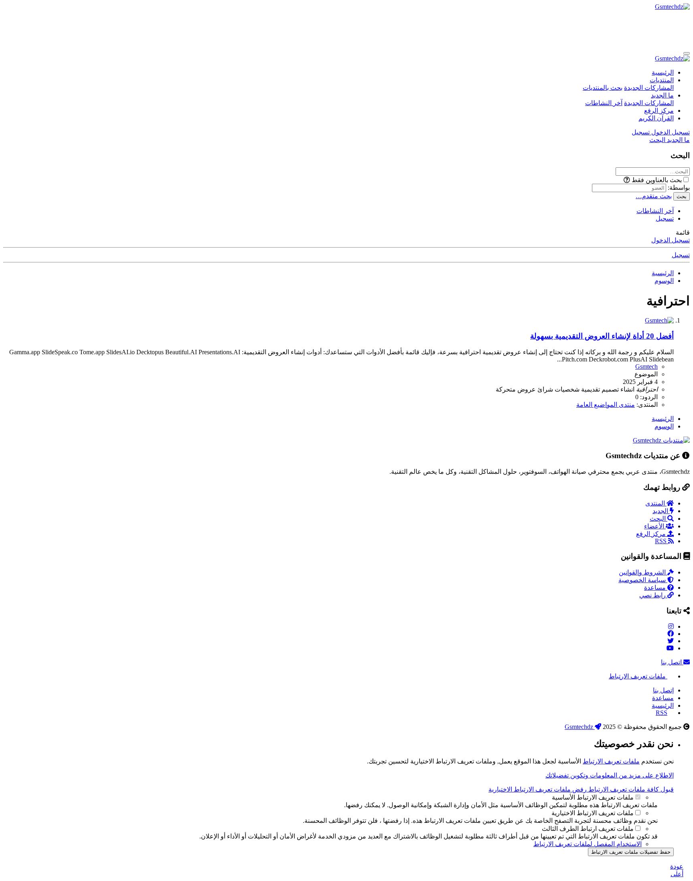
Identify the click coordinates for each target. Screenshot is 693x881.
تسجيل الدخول (670, 240)
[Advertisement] (544, 28)
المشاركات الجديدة (649, 87)
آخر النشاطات (603, 102)
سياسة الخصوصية (642, 580)
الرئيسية (663, 72)
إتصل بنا (663, 690)
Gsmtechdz (580, 726)
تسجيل (665, 218)
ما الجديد (662, 95)
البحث (658, 518)
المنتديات (662, 80)
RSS (661, 541)
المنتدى (656, 503)
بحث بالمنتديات (602, 87)
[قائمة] (686, 53)
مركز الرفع (659, 110)
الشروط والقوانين (643, 572)
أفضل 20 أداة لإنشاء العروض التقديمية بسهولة (602, 336)
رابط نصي (653, 595)
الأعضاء (655, 526)
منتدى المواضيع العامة (605, 404)
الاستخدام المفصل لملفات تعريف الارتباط (587, 843)
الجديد (661, 510)
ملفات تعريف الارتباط (638, 676)
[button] (627, 180)
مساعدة (655, 587)
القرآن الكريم (656, 118)
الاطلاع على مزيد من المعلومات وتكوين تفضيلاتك (609, 775)
